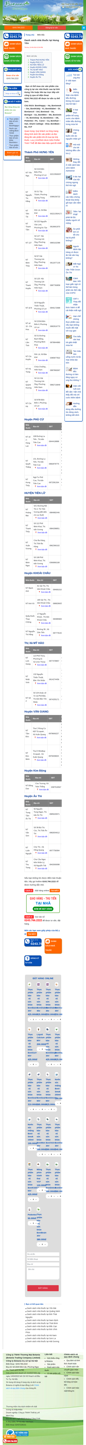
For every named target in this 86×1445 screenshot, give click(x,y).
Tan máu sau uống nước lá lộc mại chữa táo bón (73, 357)
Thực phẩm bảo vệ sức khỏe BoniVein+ (13, 139)
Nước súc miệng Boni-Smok (14, 131)
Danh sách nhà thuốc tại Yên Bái (41, 1308)
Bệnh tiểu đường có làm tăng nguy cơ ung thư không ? (73, 374)
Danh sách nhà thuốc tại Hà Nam (41, 1335)
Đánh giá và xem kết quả (12, 153)
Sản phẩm (51, 1364)
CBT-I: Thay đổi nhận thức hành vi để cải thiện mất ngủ (73, 305)
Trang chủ (30, 35)
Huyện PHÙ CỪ (35, 62)
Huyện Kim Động (36, 75)
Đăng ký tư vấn (52, 28)
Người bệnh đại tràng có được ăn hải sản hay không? (73, 252)
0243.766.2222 (19, 28)
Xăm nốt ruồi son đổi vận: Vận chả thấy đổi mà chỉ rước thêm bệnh (73, 392)
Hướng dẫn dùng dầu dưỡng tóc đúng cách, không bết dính (73, 409)
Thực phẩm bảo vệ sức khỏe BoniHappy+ (14, 122)
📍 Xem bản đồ (41, 178)
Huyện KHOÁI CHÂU (37, 67)
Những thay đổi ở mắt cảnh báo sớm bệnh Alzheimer (73, 165)
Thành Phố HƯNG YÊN (38, 60)
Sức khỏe (73, 69)
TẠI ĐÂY (55, 890)
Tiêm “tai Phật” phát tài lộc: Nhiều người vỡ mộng (73, 217)
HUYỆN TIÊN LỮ (36, 65)
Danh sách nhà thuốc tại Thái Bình (42, 1323)
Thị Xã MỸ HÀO (35, 70)
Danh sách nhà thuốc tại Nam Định (42, 1320)
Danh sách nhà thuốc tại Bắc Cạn (41, 1326)
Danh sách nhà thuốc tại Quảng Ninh (43, 1311)
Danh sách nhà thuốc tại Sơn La (41, 1338)
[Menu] (84, 28)
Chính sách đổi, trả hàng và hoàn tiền (71, 1382)
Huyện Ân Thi (34, 77)
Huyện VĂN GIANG (37, 72)
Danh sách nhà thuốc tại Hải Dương (42, 1341)
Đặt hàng (43, 1288)
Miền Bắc (41, 35)
